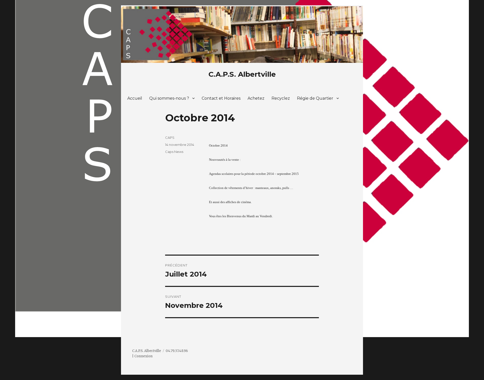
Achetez (256, 98)
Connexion (143, 356)
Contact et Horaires (221, 98)
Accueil (134, 98)
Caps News (174, 152)
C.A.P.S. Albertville (242, 74)
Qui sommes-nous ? (169, 98)
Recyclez (280, 98)
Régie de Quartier (315, 98)
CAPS (169, 137)
